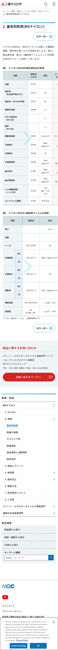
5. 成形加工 (11, 479)
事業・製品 (16, 11)
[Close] (54, 622)
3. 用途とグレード (14, 465)
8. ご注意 (9, 499)
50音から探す (11, 544)
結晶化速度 (12, 432)
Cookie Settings (18, 645)
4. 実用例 (9, 472)
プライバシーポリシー (12, 611)
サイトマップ (8, 606)
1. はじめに (11, 412)
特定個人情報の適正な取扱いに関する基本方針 (23, 616)
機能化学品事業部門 (13, 513)
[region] (29, 634)
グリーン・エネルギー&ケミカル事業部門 (24, 506)
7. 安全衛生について (15, 492)
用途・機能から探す (14, 537)
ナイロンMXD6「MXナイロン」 (37, 11)
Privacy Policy (22, 640)
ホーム (6, 11)
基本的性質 (12, 425)
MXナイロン (9, 405)
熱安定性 (11, 459)
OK (38, 645)
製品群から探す (12, 529)
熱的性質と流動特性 (17, 452)
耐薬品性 (11, 445)
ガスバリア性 (13, 439)
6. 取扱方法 (11, 486)
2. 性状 (8, 418)
